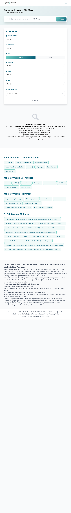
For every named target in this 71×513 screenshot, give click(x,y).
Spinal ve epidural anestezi (43, 207)
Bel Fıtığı (16, 183)
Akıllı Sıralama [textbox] (11, 66)
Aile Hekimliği (9, 171)
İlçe (9, 80)
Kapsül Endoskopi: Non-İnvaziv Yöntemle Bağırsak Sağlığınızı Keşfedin (28, 241)
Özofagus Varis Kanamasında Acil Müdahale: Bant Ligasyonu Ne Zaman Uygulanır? (32, 219)
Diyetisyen (40, 167)
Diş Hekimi (8, 163)
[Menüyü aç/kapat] (65, 2)
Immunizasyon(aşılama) (13, 203)
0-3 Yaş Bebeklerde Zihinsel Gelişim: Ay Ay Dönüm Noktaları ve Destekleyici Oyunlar (32, 249)
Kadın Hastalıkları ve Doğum (14, 167)
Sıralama (10, 62)
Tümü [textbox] (9, 39)
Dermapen (37, 183)
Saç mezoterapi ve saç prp (14, 199)
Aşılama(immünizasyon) (32, 203)
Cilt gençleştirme (31, 199)
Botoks (7, 183)
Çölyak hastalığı (59, 199)
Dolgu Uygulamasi (11, 187)
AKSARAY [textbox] (10, 75)
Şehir (9, 71)
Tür (9, 54)
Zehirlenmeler (25, 187)
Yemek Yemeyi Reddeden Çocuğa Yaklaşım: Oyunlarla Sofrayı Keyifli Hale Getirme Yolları (34, 245)
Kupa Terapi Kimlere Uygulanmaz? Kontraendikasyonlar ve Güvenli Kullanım (30, 232)
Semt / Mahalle (12, 89)
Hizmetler (11, 45)
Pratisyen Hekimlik (41, 163)
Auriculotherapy (50, 183)
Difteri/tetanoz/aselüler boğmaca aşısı (18, 207)
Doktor (21, 57)
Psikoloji (30, 167)
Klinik (50, 57)
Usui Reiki (62, 183)
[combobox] (35, 40)
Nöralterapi (26, 183)
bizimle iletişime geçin (49, 137)
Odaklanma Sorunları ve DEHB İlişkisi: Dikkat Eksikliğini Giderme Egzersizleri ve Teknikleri (34, 228)
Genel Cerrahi (51, 167)
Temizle (36, 100)
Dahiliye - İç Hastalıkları (23, 163)
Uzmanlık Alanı (12, 36)
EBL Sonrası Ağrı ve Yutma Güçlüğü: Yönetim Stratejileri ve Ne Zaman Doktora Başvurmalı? (34, 223)
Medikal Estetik (46, 199)
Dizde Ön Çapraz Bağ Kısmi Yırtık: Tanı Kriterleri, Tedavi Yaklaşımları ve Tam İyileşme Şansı (34, 236)
